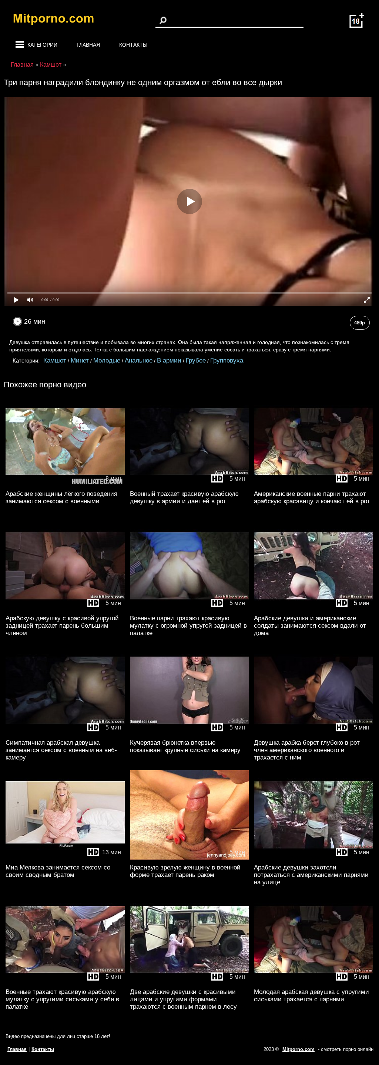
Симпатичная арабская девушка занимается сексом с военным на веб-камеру (61, 750)
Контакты (133, 45)
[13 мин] (65, 858)
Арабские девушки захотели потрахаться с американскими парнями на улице (311, 875)
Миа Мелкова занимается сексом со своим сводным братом (58, 871)
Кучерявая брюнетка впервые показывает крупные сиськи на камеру (185, 746)
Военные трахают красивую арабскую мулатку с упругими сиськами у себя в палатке (62, 999)
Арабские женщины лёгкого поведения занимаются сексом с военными (61, 497)
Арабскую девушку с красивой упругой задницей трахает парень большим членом (62, 626)
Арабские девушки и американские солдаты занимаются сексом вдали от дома (310, 626)
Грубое (196, 360)
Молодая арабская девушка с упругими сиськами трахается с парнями (311, 995)
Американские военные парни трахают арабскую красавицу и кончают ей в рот (312, 497)
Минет (80, 360)
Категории (42, 45)
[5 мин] (189, 484)
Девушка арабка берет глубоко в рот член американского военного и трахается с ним (307, 750)
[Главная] (59, 20)
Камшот (54, 360)
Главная (88, 45)
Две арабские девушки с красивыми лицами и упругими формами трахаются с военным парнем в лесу (183, 999)
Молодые (106, 360)
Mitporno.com (298, 1049)
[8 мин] (65, 484)
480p (359, 322)
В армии (169, 360)
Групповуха (226, 360)
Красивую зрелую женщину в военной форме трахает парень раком (185, 871)
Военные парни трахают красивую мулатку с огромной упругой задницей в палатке (188, 626)
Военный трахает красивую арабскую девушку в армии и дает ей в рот (184, 497)
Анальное (138, 360)
